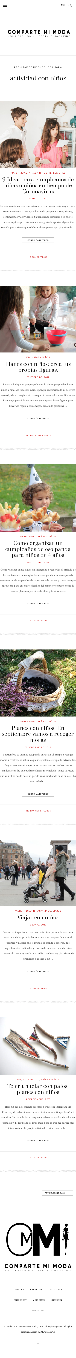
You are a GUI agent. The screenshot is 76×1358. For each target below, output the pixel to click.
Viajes (57, 910)
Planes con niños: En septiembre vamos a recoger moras (38, 734)
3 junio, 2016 (38, 924)
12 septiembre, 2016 (38, 747)
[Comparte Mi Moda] (38, 33)
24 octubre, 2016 (38, 562)
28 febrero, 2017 (38, 377)
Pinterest (20, 1300)
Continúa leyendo (38, 240)
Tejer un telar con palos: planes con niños (38, 1089)
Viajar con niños (38, 917)
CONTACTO (38, 1310)
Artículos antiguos (55, 1193)
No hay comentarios (38, 435)
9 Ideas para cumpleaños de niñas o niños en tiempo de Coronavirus (38, 185)
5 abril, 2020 (38, 198)
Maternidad (19, 172)
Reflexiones (56, 172)
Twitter (18, 1289)
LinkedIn (56, 1300)
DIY (28, 357)
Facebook (36, 1289)
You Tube (39, 1300)
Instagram (56, 1289)
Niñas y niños (38, 172)
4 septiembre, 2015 (38, 1099)
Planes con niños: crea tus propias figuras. (38, 367)
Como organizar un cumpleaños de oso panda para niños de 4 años (38, 549)
